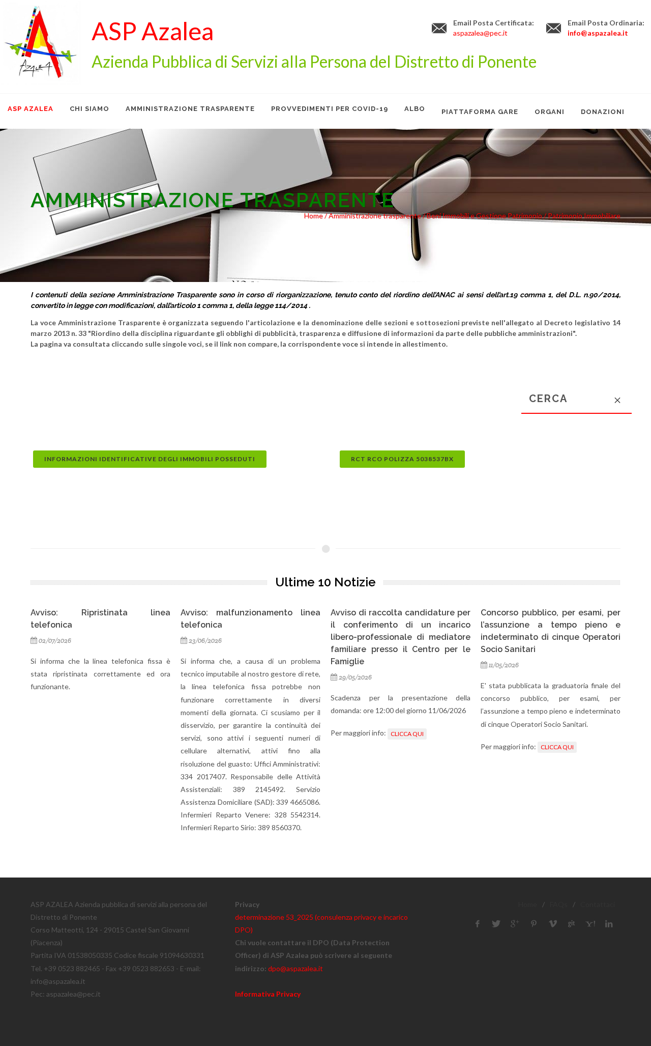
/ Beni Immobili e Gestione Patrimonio (481, 215)
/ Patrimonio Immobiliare (581, 215)
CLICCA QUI (407, 734)
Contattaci (597, 904)
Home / (316, 215)
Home (527, 904)
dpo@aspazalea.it (295, 968)
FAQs (559, 904)
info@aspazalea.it (598, 33)
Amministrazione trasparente (375, 215)
